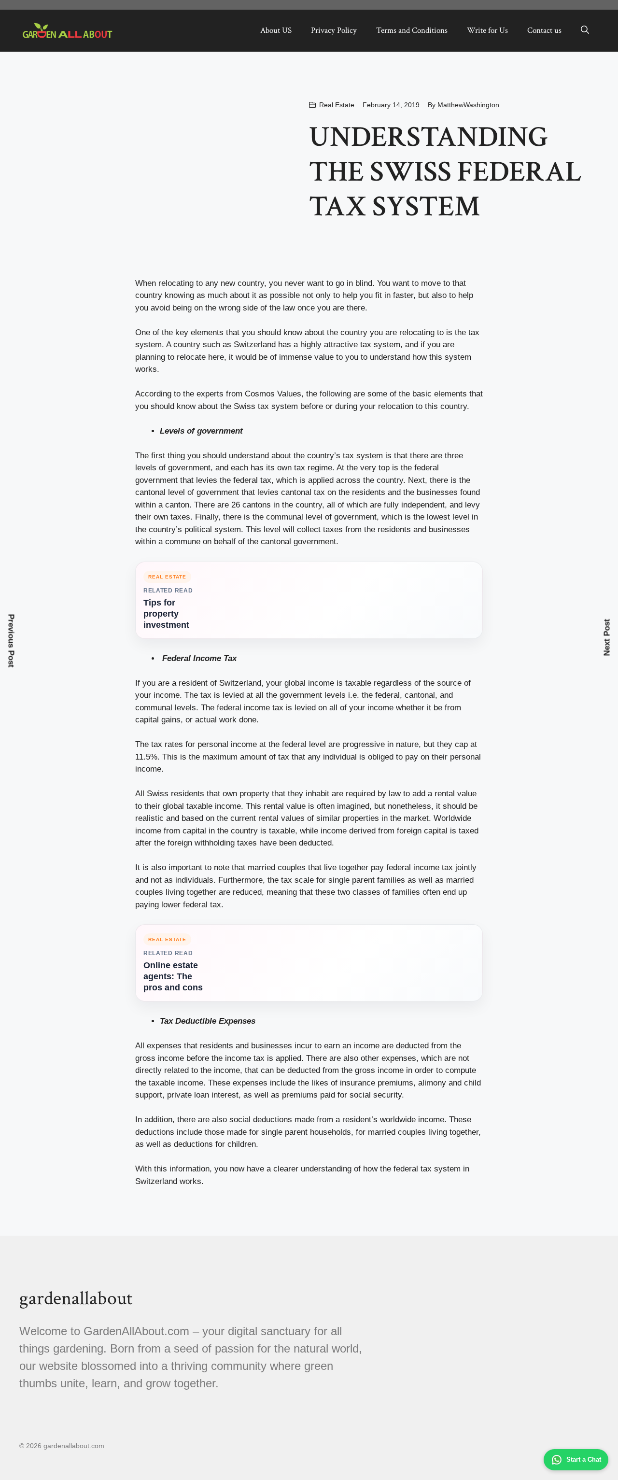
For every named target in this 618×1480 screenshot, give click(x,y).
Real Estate (336, 105)
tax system (363, 455)
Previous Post (11, 641)
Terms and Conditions (412, 30)
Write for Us (487, 30)
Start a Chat (583, 1459)
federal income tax (250, 707)
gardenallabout (75, 1298)
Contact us (544, 30)
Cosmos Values (273, 393)
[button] (585, 30)
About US (276, 30)
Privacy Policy (334, 30)
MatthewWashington (468, 105)
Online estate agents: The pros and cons (173, 976)
